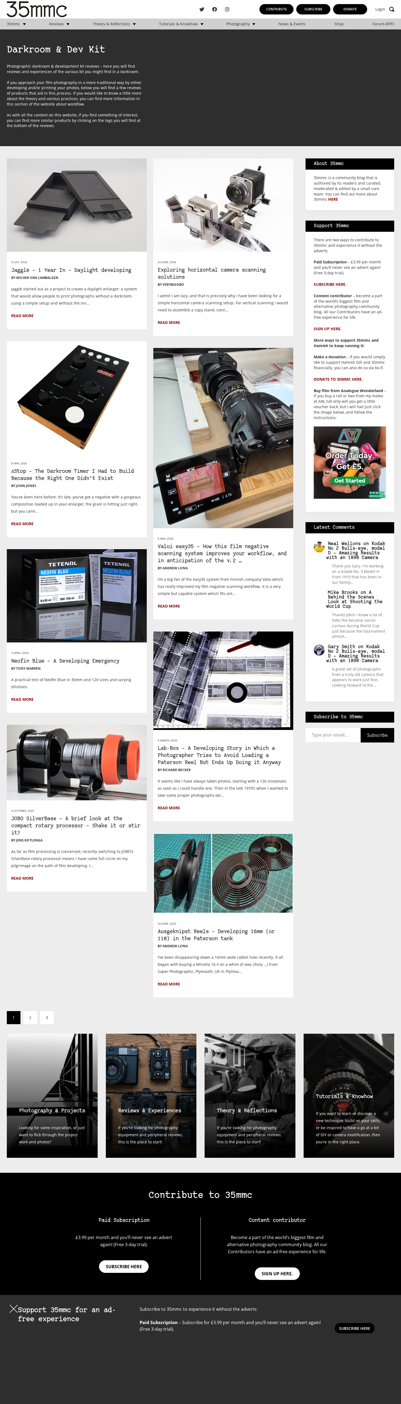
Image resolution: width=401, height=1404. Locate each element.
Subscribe (313, 9)
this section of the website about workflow (45, 104)
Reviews (56, 24)
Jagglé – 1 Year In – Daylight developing (71, 270)
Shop (339, 24)
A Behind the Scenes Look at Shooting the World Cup (354, 599)
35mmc (13, 24)
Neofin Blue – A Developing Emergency (65, 661)
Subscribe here (124, 1267)
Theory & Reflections (111, 24)
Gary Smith (341, 647)
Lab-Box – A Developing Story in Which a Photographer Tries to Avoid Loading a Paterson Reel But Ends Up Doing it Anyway (219, 755)
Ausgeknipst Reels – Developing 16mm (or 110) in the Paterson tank (216, 935)
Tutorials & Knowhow (178, 24)
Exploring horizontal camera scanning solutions (212, 274)
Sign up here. (328, 328)
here (333, 199)
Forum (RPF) (383, 24)
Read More (22, 315)
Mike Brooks (343, 592)
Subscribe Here (354, 1328)
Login (380, 9)
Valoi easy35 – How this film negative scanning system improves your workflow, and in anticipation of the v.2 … (222, 554)
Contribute (276, 9)
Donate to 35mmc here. (338, 379)
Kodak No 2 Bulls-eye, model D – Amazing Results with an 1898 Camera (355, 551)
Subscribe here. (330, 284)
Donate (350, 9)
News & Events (292, 24)
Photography (238, 24)
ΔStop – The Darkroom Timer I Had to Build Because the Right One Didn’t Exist (72, 475)
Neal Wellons (344, 544)
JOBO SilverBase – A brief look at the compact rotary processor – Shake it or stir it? (75, 826)
